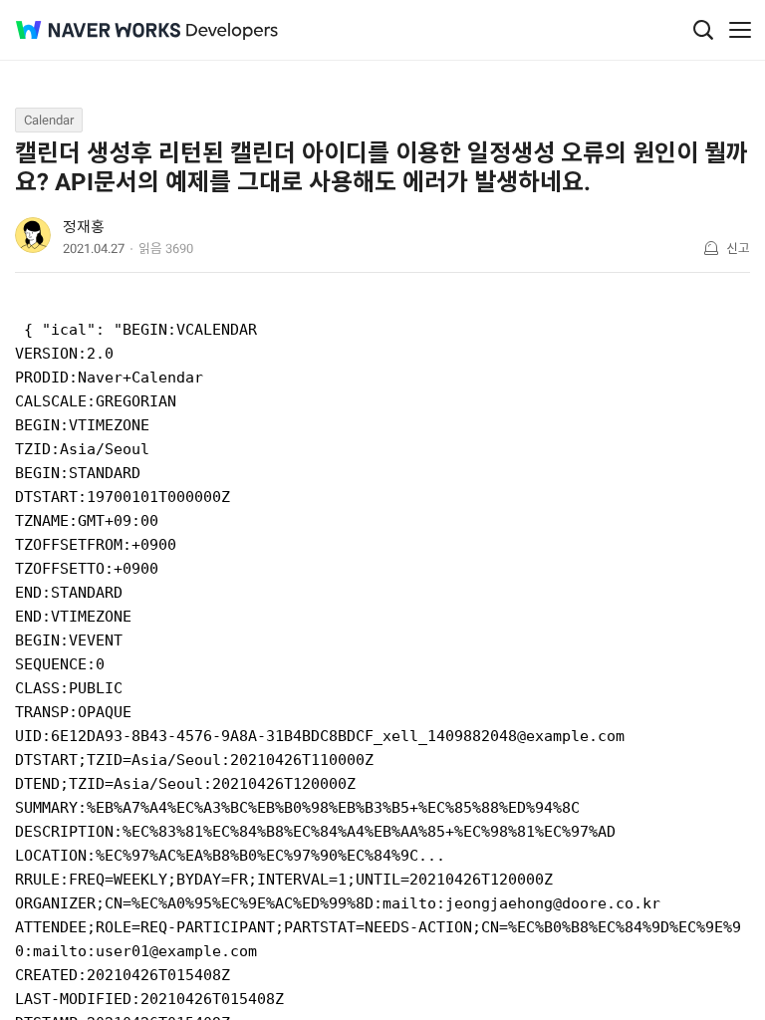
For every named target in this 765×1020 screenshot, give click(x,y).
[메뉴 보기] (740, 30)
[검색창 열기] (703, 30)
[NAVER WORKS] (98, 30)
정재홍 (84, 227)
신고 (738, 248)
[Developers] (232, 31)
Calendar (49, 120)
